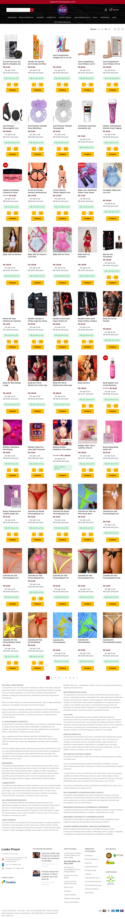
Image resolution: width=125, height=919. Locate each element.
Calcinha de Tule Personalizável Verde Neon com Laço (12, 642)
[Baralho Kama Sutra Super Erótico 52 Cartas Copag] (62, 304)
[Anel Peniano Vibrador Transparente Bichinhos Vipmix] (62, 111)
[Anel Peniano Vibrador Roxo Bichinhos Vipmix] (37, 111)
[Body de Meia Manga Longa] (12, 368)
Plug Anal (88, 863)
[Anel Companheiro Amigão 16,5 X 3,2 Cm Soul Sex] (62, 43)
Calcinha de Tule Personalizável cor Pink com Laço (36, 578)
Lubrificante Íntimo (91, 867)
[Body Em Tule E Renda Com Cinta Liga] (37, 368)
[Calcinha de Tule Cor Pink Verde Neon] (87, 496)
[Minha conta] (105, 10)
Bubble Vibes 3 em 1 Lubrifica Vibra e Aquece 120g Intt (86, 448)
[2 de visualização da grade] (115, 29)
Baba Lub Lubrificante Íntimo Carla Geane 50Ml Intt (87, 192)
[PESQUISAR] (32, 10)
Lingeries (88, 874)
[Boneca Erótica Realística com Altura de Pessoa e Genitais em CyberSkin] (62, 432)
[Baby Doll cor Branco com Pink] (37, 239)
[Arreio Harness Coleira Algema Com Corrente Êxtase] (62, 175)
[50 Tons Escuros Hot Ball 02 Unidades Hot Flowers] (12, 47)
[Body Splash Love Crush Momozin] (112, 368)
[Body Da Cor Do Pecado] (112, 304)
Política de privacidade (72, 898)
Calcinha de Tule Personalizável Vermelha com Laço (36, 642)
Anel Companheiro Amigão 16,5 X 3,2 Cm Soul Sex (62, 57)
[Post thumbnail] (36, 859)
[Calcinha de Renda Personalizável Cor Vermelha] (37, 496)
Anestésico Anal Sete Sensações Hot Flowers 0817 (87, 128)
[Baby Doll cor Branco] (12, 239)
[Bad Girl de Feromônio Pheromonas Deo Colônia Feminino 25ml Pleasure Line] (112, 239)
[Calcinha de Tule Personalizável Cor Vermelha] (87, 561)
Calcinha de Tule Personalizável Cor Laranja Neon (11, 578)
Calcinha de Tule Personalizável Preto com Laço (111, 578)
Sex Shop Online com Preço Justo (72, 862)
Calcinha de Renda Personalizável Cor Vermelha (36, 513)
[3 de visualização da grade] (119, 29)
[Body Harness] (87, 368)
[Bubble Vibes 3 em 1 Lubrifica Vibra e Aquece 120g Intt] (87, 432)
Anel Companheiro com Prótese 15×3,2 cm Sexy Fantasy (111, 64)
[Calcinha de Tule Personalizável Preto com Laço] (112, 561)
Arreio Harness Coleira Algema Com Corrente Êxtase (61, 192)
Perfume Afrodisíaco (92, 889)
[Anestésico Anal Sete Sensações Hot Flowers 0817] (87, 111)
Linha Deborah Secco (92, 878)
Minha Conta (68, 887)
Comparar (67, 891)
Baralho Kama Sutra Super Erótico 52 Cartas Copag (61, 321)
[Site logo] (62, 10)
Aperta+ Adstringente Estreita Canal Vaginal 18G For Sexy (112, 128)
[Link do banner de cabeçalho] (62, 2)
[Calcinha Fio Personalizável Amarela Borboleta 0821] (62, 625)
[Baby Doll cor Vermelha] (87, 239)
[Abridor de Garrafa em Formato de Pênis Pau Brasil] (37, 47)
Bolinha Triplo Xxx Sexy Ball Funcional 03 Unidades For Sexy (37, 449)
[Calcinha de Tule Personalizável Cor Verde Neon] (62, 561)
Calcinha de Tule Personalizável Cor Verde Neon (61, 578)
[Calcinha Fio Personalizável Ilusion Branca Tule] (112, 625)
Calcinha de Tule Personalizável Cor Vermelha (86, 578)
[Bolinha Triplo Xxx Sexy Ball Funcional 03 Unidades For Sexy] (37, 432)
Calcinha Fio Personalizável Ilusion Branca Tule (112, 642)
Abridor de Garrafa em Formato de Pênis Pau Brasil (37, 64)
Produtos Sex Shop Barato (71, 876)
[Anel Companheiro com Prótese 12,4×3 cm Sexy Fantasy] (87, 47)
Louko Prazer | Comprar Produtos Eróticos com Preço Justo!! (72, 855)
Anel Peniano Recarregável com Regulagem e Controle (12, 128)
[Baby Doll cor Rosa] (62, 239)
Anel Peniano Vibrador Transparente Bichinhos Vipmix (62, 128)
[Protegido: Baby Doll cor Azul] (112, 175)
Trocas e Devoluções (71, 902)
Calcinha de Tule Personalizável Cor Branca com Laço (111, 513)
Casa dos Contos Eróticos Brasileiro (70, 882)
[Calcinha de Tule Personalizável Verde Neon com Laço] (12, 625)
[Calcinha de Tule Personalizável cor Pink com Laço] (37, 561)
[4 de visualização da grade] (122, 29)
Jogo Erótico (89, 892)
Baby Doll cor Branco (12, 254)
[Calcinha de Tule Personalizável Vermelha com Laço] (37, 625)
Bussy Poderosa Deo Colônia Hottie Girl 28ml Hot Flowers (12, 513)
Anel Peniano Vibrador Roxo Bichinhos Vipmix (37, 128)
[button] (12, 90)
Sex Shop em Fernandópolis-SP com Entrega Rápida (72, 869)
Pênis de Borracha (91, 859)
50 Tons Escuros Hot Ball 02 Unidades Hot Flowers (12, 64)
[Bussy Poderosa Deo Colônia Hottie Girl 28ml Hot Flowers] (12, 496)
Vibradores (88, 855)
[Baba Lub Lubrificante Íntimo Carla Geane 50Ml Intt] (87, 175)
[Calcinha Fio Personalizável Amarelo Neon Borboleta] (87, 625)
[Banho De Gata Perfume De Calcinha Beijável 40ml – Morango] (12, 304)
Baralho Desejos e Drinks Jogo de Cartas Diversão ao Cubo (37, 321)
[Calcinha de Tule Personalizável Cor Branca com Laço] (112, 496)
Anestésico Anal (90, 870)
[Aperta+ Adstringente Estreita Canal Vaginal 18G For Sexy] (112, 111)
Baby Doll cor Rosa (61, 254)
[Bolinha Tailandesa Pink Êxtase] (12, 432)
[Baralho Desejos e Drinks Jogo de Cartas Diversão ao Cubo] (37, 304)
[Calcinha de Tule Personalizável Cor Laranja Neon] (12, 561)
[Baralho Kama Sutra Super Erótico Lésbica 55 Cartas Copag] (87, 304)
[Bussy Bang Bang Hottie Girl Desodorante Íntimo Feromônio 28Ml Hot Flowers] (112, 432)
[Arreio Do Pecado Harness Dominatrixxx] (37, 175)
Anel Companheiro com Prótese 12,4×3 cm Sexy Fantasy (86, 64)
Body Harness (84, 383)
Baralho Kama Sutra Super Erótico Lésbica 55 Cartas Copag (87, 321)
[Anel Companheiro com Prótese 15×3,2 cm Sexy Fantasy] (112, 47)
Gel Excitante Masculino (93, 885)
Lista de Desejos (70, 895)
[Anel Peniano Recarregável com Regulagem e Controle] (12, 111)
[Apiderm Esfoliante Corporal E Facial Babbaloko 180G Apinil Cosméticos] (12, 175)
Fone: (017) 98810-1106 (13, 864)
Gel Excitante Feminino (93, 881)
